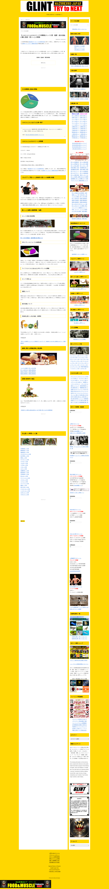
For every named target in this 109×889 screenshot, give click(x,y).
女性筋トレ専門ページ (79, 305)
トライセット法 (83, 365)
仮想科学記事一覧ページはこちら (79, 638)
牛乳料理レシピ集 (25, 474)
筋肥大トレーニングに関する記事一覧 (79, 400)
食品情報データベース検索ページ (79, 254)
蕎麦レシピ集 (24, 485)
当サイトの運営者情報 (54, 857)
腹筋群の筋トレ (75, 136)
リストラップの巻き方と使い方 (79, 719)
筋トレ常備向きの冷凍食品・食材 (79, 193)
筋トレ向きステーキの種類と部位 (79, 206)
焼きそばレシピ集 (25, 487)
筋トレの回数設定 (75, 162)
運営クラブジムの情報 (54, 858)
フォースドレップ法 (74, 355)
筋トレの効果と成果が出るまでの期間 (79, 177)
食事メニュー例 (75, 195)
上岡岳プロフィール (74, 423)
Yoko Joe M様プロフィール (76, 534)
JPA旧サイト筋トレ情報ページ (77, 492)
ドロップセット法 (84, 359)
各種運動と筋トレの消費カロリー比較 (79, 178)
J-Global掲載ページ (77, 431)
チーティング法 (83, 355)
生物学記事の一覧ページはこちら (79, 636)
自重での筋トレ (75, 117)
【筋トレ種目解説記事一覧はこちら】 (79, 66)
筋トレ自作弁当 (24, 370)
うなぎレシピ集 (24, 463)
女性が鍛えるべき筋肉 (79, 49)
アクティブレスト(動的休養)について (79, 180)
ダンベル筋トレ (75, 121)
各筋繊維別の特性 (75, 169)
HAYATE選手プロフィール (76, 586)
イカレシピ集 (24, 467)
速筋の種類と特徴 (84, 169)
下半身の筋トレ (75, 137)
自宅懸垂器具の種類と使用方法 (79, 724)
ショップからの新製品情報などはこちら (79, 664)
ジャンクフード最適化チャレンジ (79, 207)
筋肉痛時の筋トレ (84, 167)
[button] (65, 31)
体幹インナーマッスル (79, 48)
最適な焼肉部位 (24, 373)
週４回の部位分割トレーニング (79, 147)
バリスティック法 (75, 368)
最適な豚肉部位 (32, 372)
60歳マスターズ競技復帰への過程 (77, 433)
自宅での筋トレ (83, 115)
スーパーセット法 (82, 363)
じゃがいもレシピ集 (25, 491)
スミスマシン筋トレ (83, 378)
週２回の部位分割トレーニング (79, 143)
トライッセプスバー (75, 384)
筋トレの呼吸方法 (75, 164)
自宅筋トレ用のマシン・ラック (79, 728)
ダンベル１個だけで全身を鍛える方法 (79, 395)
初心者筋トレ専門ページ (79, 323)
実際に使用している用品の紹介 (79, 730)
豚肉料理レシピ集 (25, 450)
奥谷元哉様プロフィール (75, 474)
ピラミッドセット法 (74, 359)
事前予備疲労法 (84, 366)
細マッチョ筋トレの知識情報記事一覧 (79, 402)
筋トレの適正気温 (75, 175)
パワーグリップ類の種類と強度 (79, 721)
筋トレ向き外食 (32, 368)
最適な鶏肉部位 (32, 370)
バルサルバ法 (83, 368)
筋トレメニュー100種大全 (79, 89)
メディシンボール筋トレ (76, 382)
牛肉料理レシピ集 (25, 448)
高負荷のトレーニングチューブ (79, 726)
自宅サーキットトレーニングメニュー (79, 393)
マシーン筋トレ (75, 123)
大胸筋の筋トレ (75, 126)
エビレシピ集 (24, 468)
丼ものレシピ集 (24, 476)
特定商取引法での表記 (54, 862)
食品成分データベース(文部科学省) (37, 41)
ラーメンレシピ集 (25, 483)
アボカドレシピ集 (25, 494)
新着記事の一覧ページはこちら (79, 29)
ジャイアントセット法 (75, 366)
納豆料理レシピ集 (25, 472)
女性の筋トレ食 (83, 195)
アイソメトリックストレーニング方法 (79, 376)
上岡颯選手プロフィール (75, 558)
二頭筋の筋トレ (75, 134)
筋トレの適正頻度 (84, 162)
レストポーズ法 (73, 357)
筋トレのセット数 (84, 166)
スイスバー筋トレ (84, 380)
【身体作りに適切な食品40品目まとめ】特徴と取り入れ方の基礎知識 (36, 410)
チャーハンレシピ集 (25, 478)
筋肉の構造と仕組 (75, 167)
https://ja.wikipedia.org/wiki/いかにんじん (34, 134)
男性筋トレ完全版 (75, 98)
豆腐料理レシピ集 (25, 470)
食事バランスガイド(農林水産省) (30, 43)
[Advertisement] (43, 76)
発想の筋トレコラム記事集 (79, 339)
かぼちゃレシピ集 (25, 492)
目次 (42, 62)
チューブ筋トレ (75, 119)
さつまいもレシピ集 (25, 489)
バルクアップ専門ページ (79, 272)
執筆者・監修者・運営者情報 (43, 57)
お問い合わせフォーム (54, 853)
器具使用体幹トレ (84, 385)
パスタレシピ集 (24, 480)
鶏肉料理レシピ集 (25, 452)
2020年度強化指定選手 (75, 571)
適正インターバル (84, 175)
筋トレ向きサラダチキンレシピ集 (79, 204)
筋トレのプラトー (75, 173)
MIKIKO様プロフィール (75, 509)
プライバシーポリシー (54, 855)
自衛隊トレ (85, 382)
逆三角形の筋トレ (75, 387)
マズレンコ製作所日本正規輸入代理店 (78, 660)
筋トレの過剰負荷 (84, 173)
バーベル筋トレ (75, 125)
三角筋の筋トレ (75, 128)
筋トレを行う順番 (84, 164)
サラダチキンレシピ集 (26, 454)
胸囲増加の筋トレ (84, 387)
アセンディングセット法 (76, 361)
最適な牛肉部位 (24, 372)
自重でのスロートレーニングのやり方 (79, 389)
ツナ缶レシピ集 (24, 465)
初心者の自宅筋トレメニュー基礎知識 (79, 398)
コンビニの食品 (24, 368)
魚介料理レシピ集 (25, 456)
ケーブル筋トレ (74, 378)
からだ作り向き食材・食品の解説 (79, 211)
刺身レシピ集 (24, 457)
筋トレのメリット (75, 171)
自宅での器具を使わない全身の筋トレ (79, 396)
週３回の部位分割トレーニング (79, 145)
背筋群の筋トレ (75, 132)
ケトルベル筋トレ (75, 380)
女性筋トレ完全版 (84, 98)
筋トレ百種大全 (75, 115)
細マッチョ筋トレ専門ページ (79, 289)
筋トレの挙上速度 (75, 166)
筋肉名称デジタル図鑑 (79, 46)
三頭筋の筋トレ (75, 130)
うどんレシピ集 (24, 481)
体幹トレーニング (75, 385)
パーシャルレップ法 (82, 357)
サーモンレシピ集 (25, 459)
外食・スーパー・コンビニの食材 (79, 209)
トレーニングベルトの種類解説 (79, 723)
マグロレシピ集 (24, 461)
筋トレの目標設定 (84, 171)
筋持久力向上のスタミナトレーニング (79, 391)
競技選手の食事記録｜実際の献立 (79, 218)
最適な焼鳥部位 (32, 373)
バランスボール (84, 384)
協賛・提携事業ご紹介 (54, 860)
